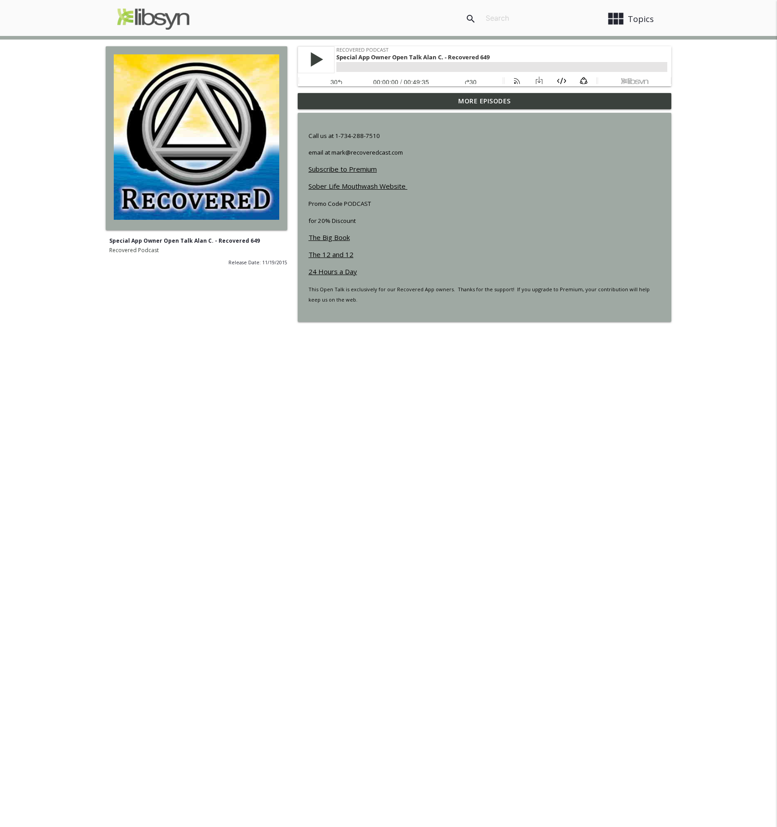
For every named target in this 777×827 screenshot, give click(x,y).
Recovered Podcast (134, 250)
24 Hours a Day (332, 271)
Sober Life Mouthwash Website (357, 186)
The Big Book (329, 237)
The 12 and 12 (330, 254)
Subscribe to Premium (342, 169)
